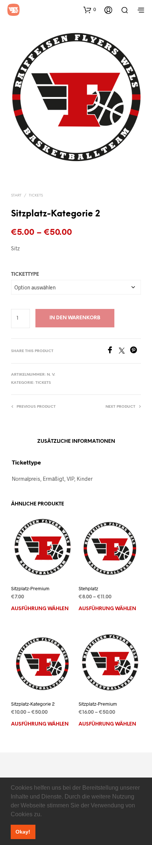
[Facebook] (112, 351)
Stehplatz (88, 588)
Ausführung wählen (40, 608)
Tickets (36, 196)
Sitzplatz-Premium (30, 588)
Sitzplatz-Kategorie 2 (33, 704)
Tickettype (25, 274)
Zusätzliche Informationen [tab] (76, 441)
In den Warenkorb (74, 318)
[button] (44, 815)
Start (16, 196)
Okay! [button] (22, 832)
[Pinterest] (135, 351)
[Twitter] (124, 351)
